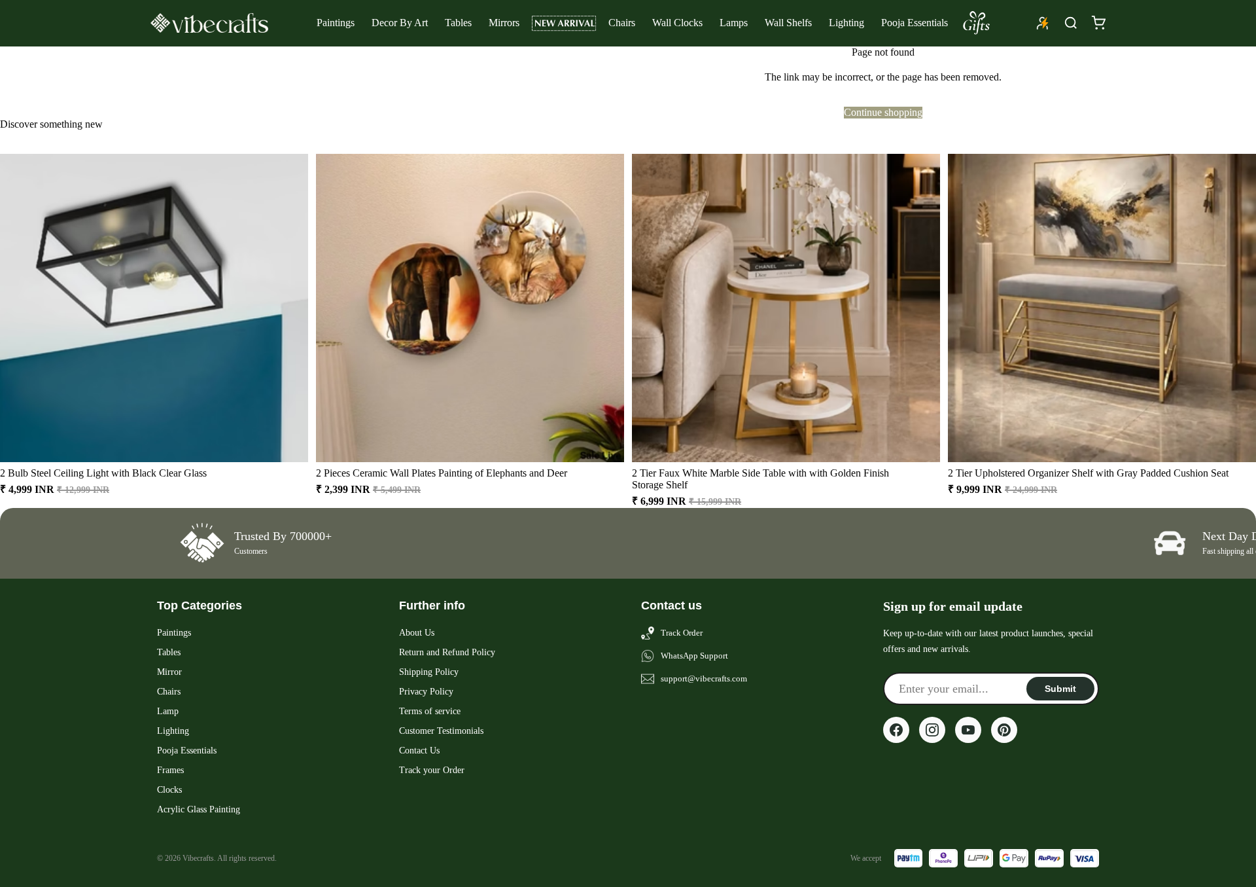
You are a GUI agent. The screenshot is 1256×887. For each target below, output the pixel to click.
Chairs (621, 22)
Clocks (169, 790)
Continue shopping (883, 112)
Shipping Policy (429, 672)
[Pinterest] (1004, 730)
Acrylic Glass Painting (198, 809)
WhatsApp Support (694, 656)
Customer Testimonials (441, 731)
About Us (416, 633)
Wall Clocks (677, 22)
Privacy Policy (426, 692)
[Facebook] (896, 730)
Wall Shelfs (788, 22)
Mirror (169, 672)
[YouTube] (968, 730)
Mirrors (504, 22)
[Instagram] (932, 730)
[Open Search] (1071, 23)
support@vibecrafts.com (704, 678)
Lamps (734, 22)
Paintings (336, 22)
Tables (458, 22)
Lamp (168, 711)
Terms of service (430, 711)
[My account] (1043, 23)
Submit (1060, 688)
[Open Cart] (1098, 23)
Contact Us (419, 750)
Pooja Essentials (914, 22)
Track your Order (431, 770)
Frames (170, 770)
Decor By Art (400, 22)
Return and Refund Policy (447, 652)
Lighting (846, 22)
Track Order (682, 633)
